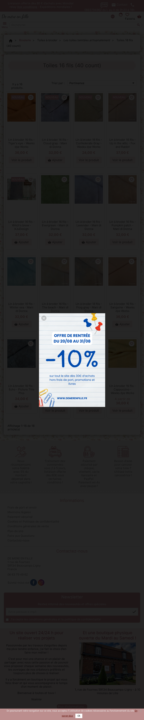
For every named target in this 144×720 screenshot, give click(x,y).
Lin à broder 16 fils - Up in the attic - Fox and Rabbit (122, 143)
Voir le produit (21, 160)
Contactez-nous (18, 540)
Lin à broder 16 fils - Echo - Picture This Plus (21, 389)
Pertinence (102, 83)
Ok (78, 716)
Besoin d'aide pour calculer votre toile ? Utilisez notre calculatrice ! (123, 468)
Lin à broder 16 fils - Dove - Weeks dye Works (89, 389)
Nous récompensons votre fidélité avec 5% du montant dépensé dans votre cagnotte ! (21, 471)
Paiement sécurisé (20, 517)
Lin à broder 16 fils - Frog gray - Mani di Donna (89, 307)
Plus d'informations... (72, 706)
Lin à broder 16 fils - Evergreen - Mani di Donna (55, 225)
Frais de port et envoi (22, 507)
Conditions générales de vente (28, 526)
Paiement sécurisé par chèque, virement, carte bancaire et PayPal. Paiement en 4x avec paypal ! (89, 473)
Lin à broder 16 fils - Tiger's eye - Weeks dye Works (21, 143)
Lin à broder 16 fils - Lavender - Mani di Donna (89, 225)
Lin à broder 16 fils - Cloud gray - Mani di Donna (55, 143)
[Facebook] (33, 582)
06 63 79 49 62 (18, 574)
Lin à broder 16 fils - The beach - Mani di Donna (55, 307)
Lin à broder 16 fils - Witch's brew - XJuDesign (21, 225)
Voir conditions (27, 7)
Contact (122, 4)
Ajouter (55, 160)
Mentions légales (19, 512)
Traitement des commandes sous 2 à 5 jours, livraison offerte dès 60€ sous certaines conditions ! (55, 471)
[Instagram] (41, 582)
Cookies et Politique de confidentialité (33, 521)
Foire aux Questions (21, 536)
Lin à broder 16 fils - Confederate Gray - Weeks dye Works (89, 143)
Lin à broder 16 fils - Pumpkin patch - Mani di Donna (122, 225)
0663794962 (93, 10)
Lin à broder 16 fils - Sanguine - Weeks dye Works (122, 307)
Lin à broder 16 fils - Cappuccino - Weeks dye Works (122, 389)
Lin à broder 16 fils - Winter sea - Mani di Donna (21, 307)
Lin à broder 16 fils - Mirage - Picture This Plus (55, 389)
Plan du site (15, 531)
